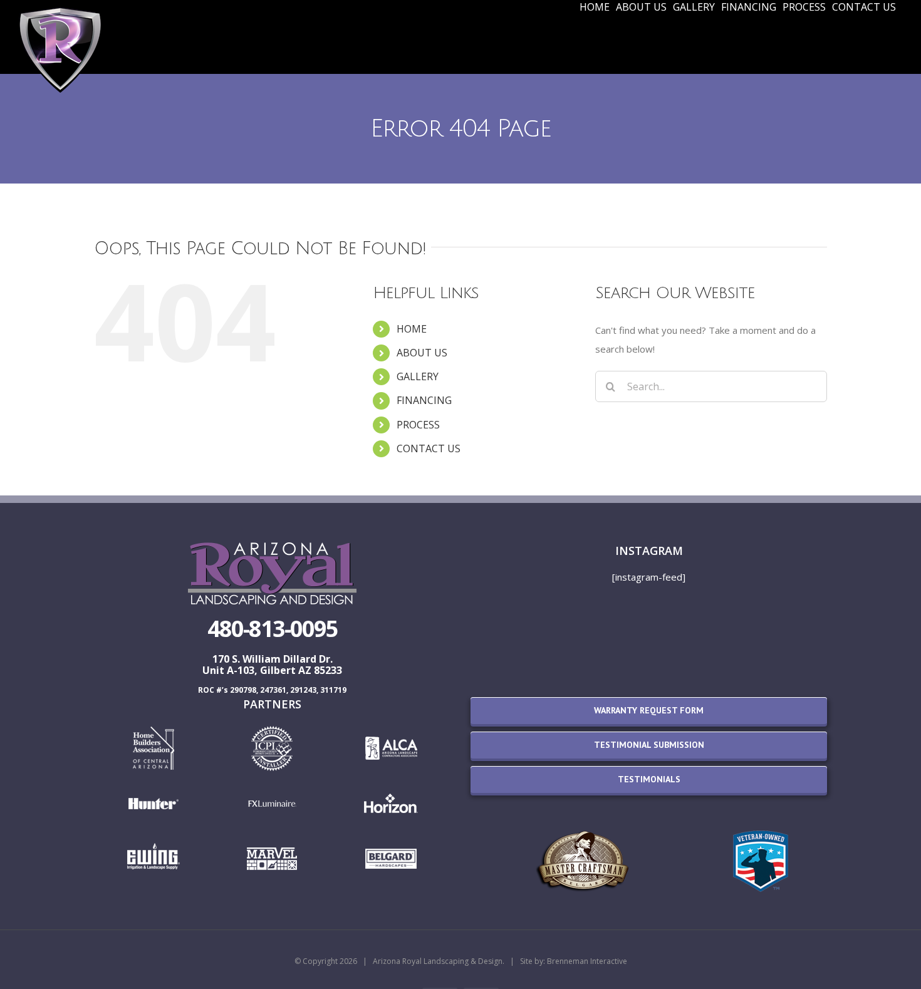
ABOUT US (422, 353)
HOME (412, 329)
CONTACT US (428, 448)
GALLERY (418, 376)
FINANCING (424, 400)
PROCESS (418, 425)
